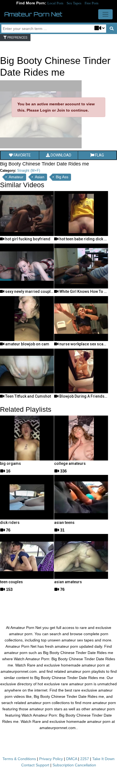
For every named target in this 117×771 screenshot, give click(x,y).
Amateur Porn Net (33, 14)
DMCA (71, 759)
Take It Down (103, 759)
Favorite (22, 155)
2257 (84, 759)
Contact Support (35, 765)
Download (60, 155)
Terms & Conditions (19, 759)
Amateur (16, 177)
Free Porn (91, 3)
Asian (39, 177)
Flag (99, 155)
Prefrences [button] (17, 37)
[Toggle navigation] (105, 14)
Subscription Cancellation (74, 765)
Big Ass (62, 177)
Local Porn (55, 3)
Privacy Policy (51, 759)
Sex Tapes (74, 3)
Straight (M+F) (28, 170)
